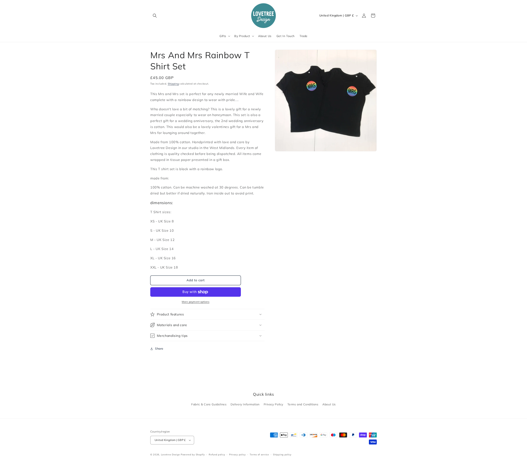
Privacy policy (237, 454)
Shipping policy (282, 454)
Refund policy (217, 454)
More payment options (195, 301)
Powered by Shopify (193, 454)
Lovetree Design (170, 454)
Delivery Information (245, 404)
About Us (329, 404)
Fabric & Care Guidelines (208, 404)
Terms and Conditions (302, 404)
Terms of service (259, 454)
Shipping (173, 83)
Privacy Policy (273, 404)
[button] (154, 15)
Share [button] (159, 348)
